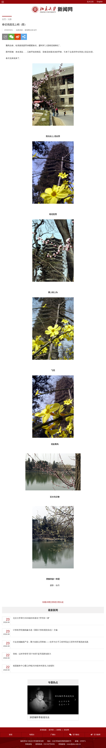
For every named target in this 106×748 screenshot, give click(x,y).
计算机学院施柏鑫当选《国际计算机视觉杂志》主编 (35, 630)
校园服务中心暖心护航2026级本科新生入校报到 (33, 666)
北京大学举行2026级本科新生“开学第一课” (31, 618)
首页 (4, 19)
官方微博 (97, 735)
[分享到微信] (11, 37)
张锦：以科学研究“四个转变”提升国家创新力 (32, 654)
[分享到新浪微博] (17, 37)
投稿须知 (28, 744)
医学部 (51, 730)
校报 (10, 735)
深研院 (58, 730)
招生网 (66, 730)
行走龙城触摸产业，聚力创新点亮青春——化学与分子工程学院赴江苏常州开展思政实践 (50, 642)
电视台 (31, 735)
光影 (10, 19)
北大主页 (90, 2)
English (100, 2)
